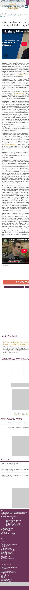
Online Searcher (4, 578)
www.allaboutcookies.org (12, 8)
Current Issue (13, 287)
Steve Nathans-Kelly (6, 15)
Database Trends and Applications (9, 567)
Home (2, 541)
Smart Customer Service (6, 579)
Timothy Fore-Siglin (15, 15)
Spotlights (3, 557)
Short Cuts (2, 16)
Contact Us (3, 560)
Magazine (4, 543)
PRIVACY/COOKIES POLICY (7, 534)
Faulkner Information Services (8, 571)
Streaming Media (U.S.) (6, 581)
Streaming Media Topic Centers (8, 549)
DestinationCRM (5, 568)
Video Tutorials (4, 547)
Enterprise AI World (5, 570)
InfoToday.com (4, 574)
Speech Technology (5, 580)
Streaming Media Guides (6, 552)
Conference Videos (5, 545)
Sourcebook (4, 554)
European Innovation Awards (7, 553)
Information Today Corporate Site (8, 572)
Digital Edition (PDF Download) (9, 544)
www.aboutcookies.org (13, 7)
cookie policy (11, 4)
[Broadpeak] (17, 369)
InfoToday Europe (5, 575)
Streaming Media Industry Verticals (9, 551)
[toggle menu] (26, 6)
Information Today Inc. (6, 518)
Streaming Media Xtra (6, 548)
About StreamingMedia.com (7, 558)
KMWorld (3, 576)
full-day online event (10, 144)
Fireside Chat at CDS (18, 93)
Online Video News (5, 556)
